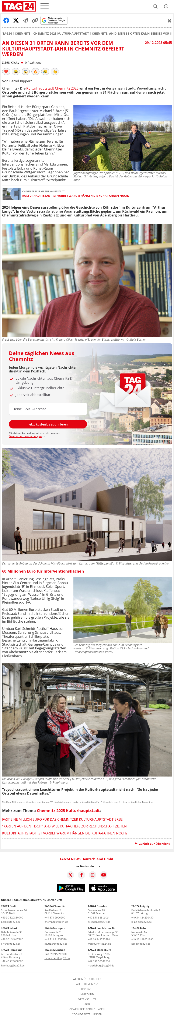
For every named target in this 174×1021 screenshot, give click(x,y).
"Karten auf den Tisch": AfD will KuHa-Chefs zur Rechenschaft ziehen (64, 826)
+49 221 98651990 (142, 939)
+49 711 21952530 (56, 939)
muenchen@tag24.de (57, 958)
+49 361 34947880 (12, 939)
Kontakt (87, 989)
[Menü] (44, 6)
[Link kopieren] (35, 20)
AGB (87, 1004)
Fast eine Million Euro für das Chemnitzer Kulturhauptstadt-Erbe (62, 819)
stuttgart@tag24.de (56, 943)
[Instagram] (92, 875)
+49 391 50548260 (99, 961)
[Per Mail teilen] (25, 20)
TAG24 (7, 33)
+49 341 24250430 (142, 917)
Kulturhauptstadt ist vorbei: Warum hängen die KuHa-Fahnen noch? (75, 195)
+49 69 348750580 (99, 939)
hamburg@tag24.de (13, 965)
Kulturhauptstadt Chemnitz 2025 (52, 88)
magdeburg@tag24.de (101, 965)
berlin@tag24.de (11, 922)
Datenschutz (87, 999)
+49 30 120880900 (12, 917)
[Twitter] (70, 875)
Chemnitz (22, 33)
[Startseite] (19, 6)
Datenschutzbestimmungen (25, 436)
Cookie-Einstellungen (87, 1014)
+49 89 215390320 (56, 954)
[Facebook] (81, 875)
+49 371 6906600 (55, 917)
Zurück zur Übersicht (154, 844)
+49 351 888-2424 (98, 917)
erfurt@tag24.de (11, 943)
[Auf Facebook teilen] (6, 20)
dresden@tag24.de (99, 922)
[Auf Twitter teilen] (16, 20)
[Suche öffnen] (155, 6)
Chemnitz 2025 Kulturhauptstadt (61, 33)
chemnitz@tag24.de (56, 922)
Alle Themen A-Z (87, 984)
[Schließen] (169, 20)
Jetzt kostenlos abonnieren (48, 424)
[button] (166, 6)
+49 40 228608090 (12, 961)
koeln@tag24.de (140, 943)
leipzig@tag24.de (141, 922)
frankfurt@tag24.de (99, 943)
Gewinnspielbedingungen (87, 1009)
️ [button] (6, 71)
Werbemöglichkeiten (87, 978)
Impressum (87, 994)
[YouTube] (103, 875)
